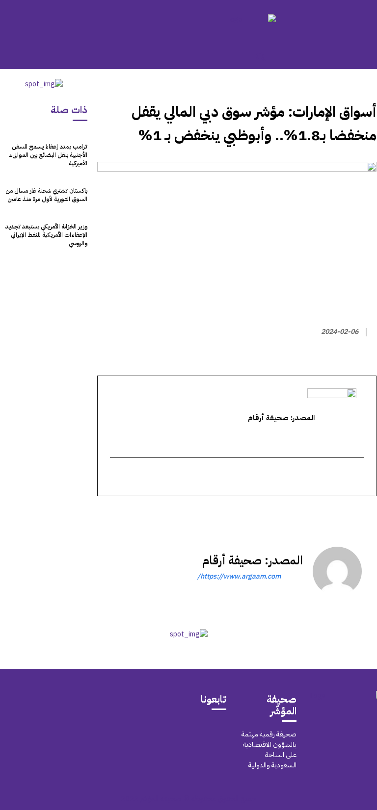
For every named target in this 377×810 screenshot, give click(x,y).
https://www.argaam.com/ (239, 576)
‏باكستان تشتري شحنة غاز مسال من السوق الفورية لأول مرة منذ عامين (46, 194)
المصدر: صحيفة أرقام (252, 560)
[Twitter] (367, 514)
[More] (253, 514)
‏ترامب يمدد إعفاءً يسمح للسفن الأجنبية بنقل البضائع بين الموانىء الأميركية (48, 155)
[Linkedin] (321, 514)
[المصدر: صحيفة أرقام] (337, 571)
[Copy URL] (276, 514)
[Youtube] (187, 750)
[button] (260, 56)
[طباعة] (299, 514)
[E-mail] (358, 477)
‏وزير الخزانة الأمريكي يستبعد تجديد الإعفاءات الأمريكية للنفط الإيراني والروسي (46, 235)
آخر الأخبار (354, 86)
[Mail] (209, 728)
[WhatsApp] (344, 514)
